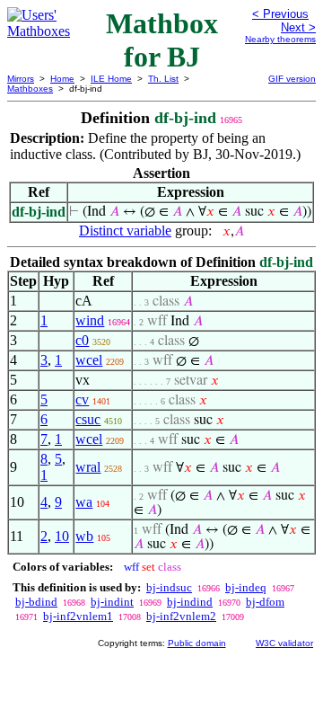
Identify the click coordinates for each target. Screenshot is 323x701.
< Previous (280, 14)
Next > (298, 27)
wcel (88, 360)
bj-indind (190, 601)
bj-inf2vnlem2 (181, 616)
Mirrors (20, 79)
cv (82, 399)
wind (89, 320)
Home (62, 79)
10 (62, 536)
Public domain (197, 643)
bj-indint (112, 601)
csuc (87, 419)
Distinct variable (125, 230)
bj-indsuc (169, 587)
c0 (82, 340)
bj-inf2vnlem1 (78, 616)
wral (87, 467)
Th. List (163, 79)
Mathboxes (30, 88)
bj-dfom (265, 601)
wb (84, 536)
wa (83, 502)
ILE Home (111, 79)
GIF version (292, 79)
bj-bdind (36, 601)
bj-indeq (245, 587)
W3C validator (284, 643)
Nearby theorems (280, 39)
